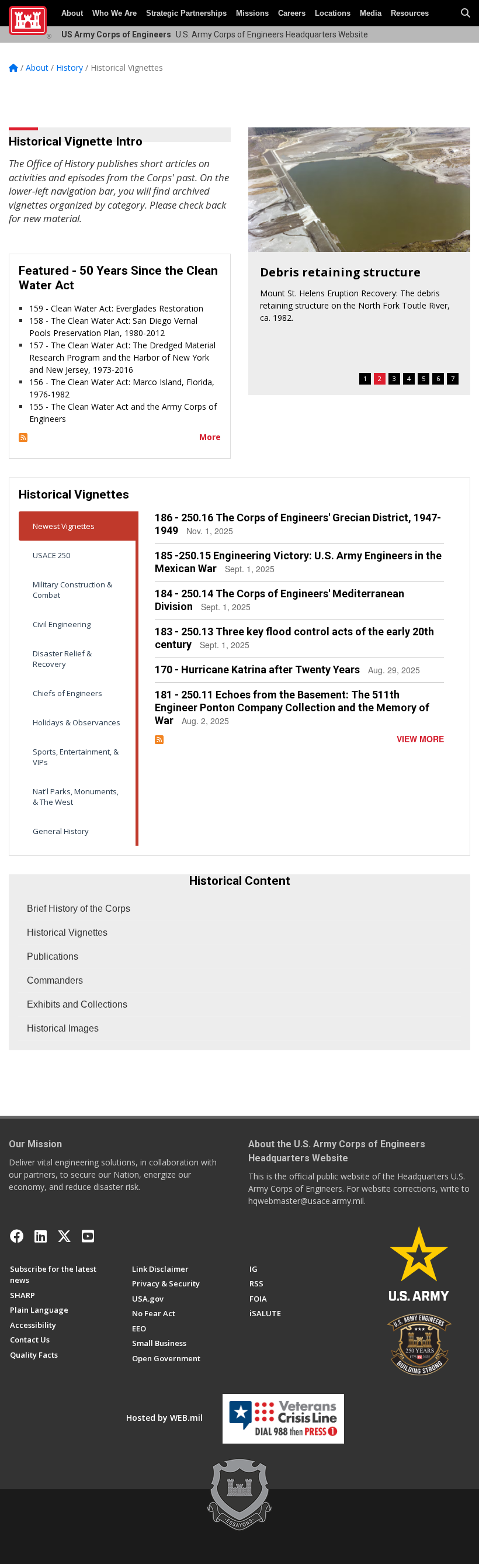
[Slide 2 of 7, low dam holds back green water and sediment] (359, 189)
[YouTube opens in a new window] (88, 1236)
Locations (332, 13)
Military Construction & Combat (72, 589)
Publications (52, 956)
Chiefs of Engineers (67, 693)
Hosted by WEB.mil (164, 1417)
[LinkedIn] (40, 1236)
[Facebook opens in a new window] (17, 1236)
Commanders (55, 980)
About (72, 13)
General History (61, 831)
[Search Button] (465, 13)
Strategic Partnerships (186, 13)
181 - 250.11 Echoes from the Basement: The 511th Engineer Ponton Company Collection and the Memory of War (292, 707)
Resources (410, 13)
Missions (252, 13)
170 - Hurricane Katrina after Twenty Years (257, 669)
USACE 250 (51, 555)
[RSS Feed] (23, 436)
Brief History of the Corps (78, 909)
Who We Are (114, 13)
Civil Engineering (62, 624)
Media (370, 13)
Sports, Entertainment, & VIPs (76, 756)
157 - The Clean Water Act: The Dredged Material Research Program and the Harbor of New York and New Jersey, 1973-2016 (122, 357)
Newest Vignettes (64, 526)
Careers (292, 13)
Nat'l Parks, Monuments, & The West (76, 796)
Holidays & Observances (76, 722)
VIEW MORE (420, 739)
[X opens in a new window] (64, 1236)
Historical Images (63, 1028)
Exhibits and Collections (77, 1004)
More (210, 436)
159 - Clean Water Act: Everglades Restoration (116, 308)
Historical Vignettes (67, 932)
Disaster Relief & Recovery (62, 658)
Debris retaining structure (340, 272)
